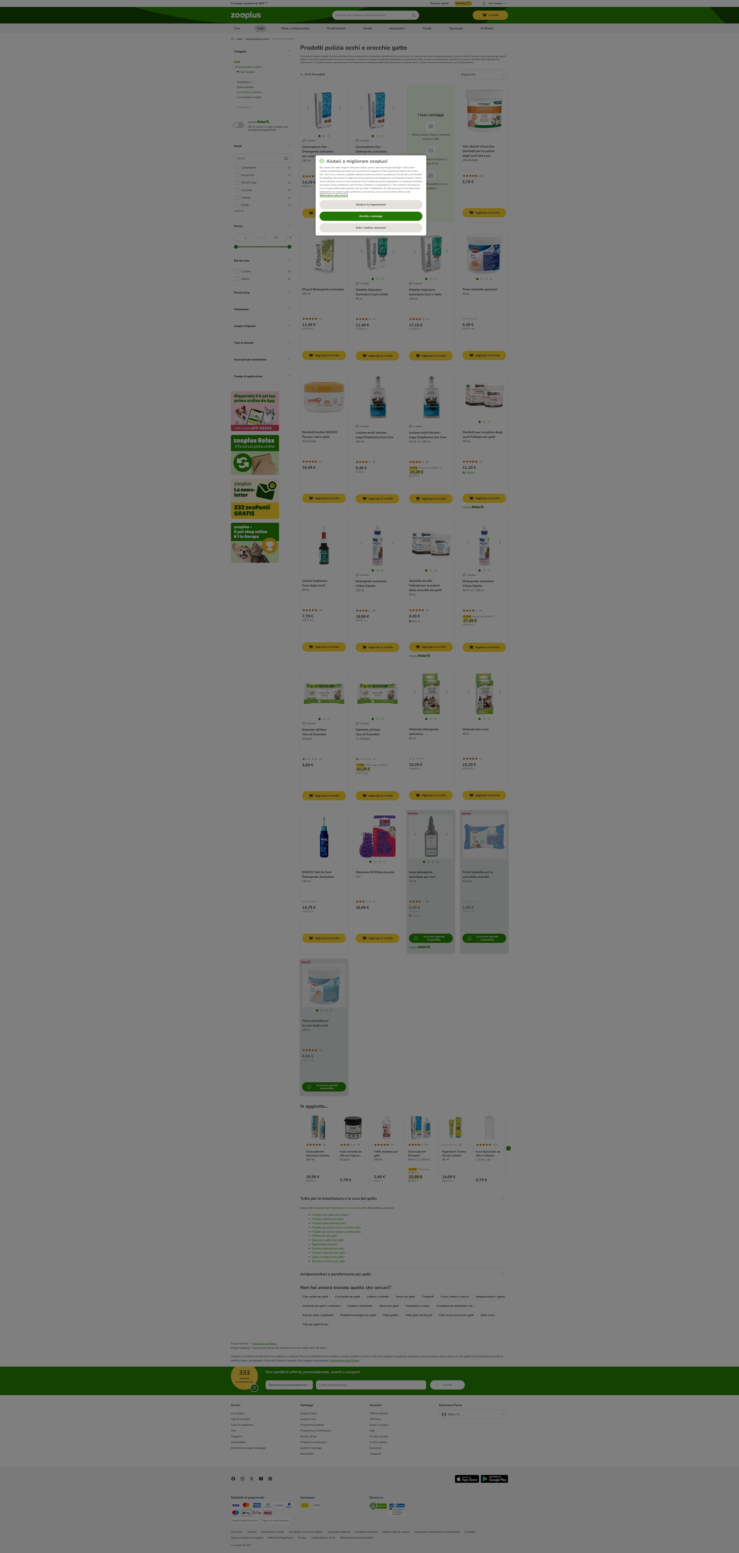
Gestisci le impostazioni (371, 204)
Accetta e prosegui (371, 216)
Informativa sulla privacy (333, 195)
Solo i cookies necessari (371, 228)
